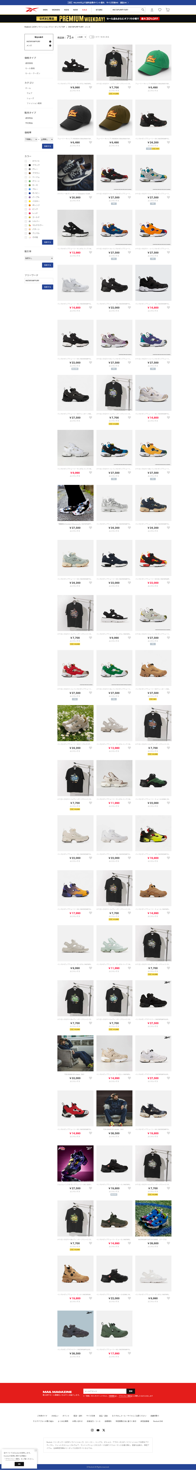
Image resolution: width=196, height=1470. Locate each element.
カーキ (35, 185)
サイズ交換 (90, 1415)
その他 (35, 237)
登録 (131, 1391)
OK (19, 1464)
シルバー (36, 221)
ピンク (35, 209)
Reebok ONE (158, 1421)
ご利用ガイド (42, 1415)
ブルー (35, 189)
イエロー (36, 201)
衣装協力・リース (93, 1421)
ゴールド (36, 217)
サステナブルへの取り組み (43, 1421)
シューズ (30, 98)
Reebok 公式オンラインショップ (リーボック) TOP (45, 27)
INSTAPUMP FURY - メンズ (79, 27)
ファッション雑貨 (34, 103)
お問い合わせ (77, 1421)
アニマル (36, 233)
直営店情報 (144, 1421)
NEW (75, 9)
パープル (36, 197)
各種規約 (108, 1421)
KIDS (66, 9)
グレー (35, 169)
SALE (84, 9)
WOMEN (56, 9)
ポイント (66, 1415)
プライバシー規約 (125, 1396)
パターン (36, 229)
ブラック (36, 165)
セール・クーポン (32, 73)
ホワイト (36, 161)
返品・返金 (103, 1415)
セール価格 (30, 68)
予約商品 (29, 123)
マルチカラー (37, 225)
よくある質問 (63, 1421)
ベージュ (36, 177)
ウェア (29, 93)
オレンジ (36, 205)
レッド (35, 213)
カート (167, 9)
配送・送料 (78, 1415)
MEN (45, 9)
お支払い (55, 1415)
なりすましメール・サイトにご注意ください (129, 1415)
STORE (99, 9)
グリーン (36, 181)
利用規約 (112, 1396)
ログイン (152, 9)
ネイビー (36, 193)
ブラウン (36, 173)
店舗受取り (155, 1415)
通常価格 (29, 63)
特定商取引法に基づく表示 (126, 1421)
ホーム (28, 88)
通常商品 (29, 118)
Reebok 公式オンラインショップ (32, 9)
